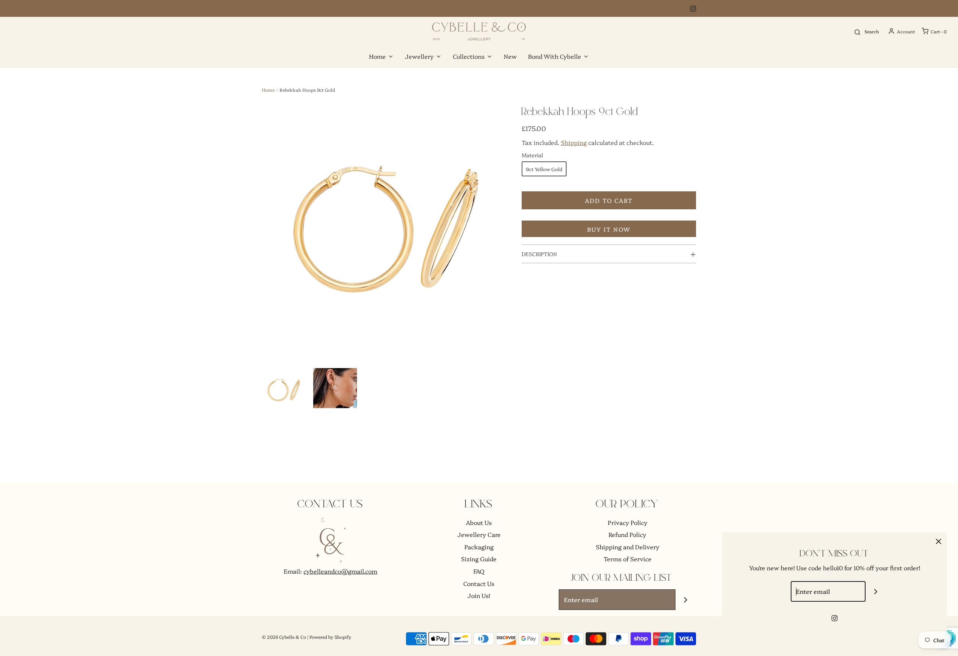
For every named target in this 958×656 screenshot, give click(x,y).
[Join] (685, 599)
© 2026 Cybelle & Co (284, 637)
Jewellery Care (479, 534)
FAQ (478, 571)
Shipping (574, 142)
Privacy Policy (627, 522)
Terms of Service (628, 559)
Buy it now (609, 229)
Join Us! (478, 595)
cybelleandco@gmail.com (340, 571)
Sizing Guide (479, 559)
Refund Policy (627, 534)
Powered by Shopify (330, 637)
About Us (479, 522)
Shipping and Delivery (627, 547)
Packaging (479, 547)
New (510, 56)
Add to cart (609, 200)
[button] (284, 390)
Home (268, 89)
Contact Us (478, 583)
